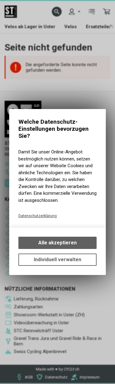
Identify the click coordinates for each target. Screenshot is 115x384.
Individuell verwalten (57, 259)
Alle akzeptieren (57, 243)
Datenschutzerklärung (37, 215)
